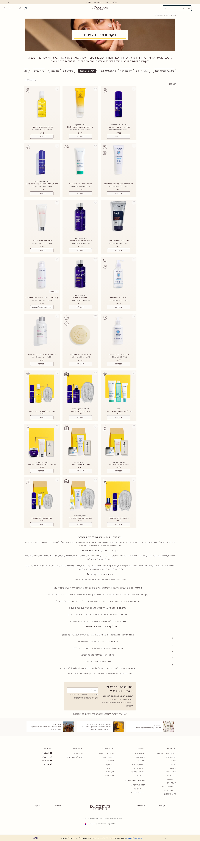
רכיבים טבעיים (171, 775)
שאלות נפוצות (109, 775)
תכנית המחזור (171, 779)
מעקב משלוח (110, 772)
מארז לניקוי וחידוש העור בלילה (118, 518)
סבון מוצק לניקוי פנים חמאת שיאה (80, 354)
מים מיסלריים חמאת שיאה (118, 297)
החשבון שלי (110, 768)
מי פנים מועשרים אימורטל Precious (80, 240)
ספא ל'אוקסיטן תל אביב (137, 764)
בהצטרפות (138, 838)
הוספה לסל (118, 137)
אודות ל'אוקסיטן (171, 757)
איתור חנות (141, 761)
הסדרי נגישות (140, 775)
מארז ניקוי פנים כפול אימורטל (80, 411)
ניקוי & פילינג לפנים (161, 15)
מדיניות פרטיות (141, 806)
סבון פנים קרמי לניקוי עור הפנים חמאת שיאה (118, 184)
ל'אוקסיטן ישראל (139, 753)
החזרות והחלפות (108, 757)
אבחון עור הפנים (139, 768)
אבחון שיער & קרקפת (138, 772)
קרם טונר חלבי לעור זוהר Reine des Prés (42, 354)
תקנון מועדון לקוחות (138, 788)
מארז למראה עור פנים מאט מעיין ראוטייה (118, 411)
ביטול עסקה (110, 764)
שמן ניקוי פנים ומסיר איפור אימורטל (42, 127)
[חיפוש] (165, 8)
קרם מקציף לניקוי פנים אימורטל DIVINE (80, 127)
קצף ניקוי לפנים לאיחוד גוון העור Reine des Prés (41, 297)
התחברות (129, 838)
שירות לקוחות (140, 757)
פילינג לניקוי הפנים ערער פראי (119, 240)
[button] (196, 8)
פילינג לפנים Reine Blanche (42, 240)
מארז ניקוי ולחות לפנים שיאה (80, 464)
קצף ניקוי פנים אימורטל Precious (119, 127)
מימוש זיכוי (111, 761)
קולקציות (173, 768)
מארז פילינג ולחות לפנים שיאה (118, 464)
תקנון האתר (162, 806)
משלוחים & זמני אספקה (106, 753)
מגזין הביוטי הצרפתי (169, 790)
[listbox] (30, 80)
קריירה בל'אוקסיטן (170, 794)
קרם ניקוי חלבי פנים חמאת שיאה (118, 354)
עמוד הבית (172, 15)
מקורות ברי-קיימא (170, 772)
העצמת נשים (171, 783)
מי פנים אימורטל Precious (80, 297)
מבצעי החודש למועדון (138, 792)
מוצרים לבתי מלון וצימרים (75, 757)
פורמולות (173, 764)
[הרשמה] (69, 690)
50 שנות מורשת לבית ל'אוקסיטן (166, 753)
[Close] (8, 2)
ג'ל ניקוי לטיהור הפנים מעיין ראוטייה (80, 184)
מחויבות (173, 761)
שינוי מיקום (38, 806)
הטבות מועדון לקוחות (138, 785)
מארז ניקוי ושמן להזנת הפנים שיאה (80, 518)
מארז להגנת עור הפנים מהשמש (41, 518)
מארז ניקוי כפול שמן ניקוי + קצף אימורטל (42, 411)
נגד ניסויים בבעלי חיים (169, 786)
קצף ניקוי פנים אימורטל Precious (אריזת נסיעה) (42, 184)
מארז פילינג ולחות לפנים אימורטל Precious (42, 464)
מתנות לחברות (78, 753)
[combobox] (178, 8)
